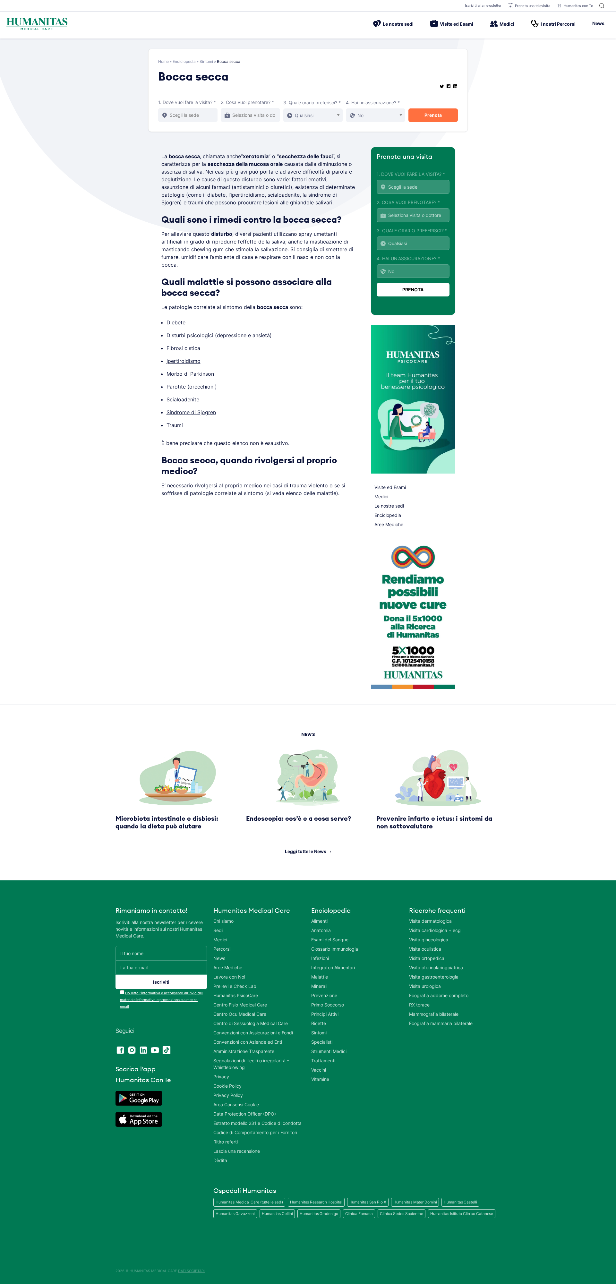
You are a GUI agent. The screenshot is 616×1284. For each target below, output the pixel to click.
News (598, 23)
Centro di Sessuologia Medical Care (250, 1023)
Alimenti (319, 921)
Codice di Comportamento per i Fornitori (255, 1132)
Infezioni (320, 958)
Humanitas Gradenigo (319, 1213)
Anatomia (321, 930)
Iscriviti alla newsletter (483, 5)
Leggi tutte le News (305, 851)
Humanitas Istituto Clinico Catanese (461, 1213)
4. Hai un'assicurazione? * (373, 102)
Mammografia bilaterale (433, 1014)
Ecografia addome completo (438, 995)
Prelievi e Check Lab (234, 986)
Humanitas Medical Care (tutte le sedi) (249, 1202)
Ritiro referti (225, 1141)
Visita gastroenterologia (433, 977)
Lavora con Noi (229, 977)
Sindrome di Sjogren (191, 412)
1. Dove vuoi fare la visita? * (187, 102)
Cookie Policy (227, 1086)
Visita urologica (425, 986)
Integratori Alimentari (333, 967)
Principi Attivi (324, 1014)
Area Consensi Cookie (236, 1104)
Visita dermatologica (430, 921)
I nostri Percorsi (558, 24)
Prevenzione (324, 995)
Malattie (319, 977)
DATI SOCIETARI (191, 1271)
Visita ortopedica (426, 958)
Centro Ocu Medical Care (239, 1014)
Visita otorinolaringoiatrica (436, 967)
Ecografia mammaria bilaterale (441, 1023)
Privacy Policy (228, 1095)
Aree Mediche (388, 524)
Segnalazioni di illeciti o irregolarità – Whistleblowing (251, 1064)
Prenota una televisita (532, 6)
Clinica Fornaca (359, 1213)
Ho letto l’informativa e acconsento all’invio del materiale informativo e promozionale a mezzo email (161, 1000)
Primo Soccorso (327, 1004)
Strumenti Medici (328, 1051)
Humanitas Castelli (460, 1202)
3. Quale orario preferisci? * (312, 102)
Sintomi (206, 61)
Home (163, 61)
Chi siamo (223, 921)
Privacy (221, 1076)
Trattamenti (323, 1060)
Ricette (318, 1023)
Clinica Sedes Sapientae (401, 1213)
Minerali (319, 986)
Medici (507, 24)
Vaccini (318, 1070)
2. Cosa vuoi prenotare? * (247, 102)
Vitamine (320, 1079)
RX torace (419, 1004)
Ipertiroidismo (184, 361)
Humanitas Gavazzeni (235, 1213)
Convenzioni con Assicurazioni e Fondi (253, 1032)
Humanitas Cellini (277, 1213)
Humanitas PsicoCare (235, 995)
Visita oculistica (425, 949)
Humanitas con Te (578, 6)
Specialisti (321, 1042)
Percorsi (221, 949)
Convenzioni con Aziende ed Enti (247, 1042)
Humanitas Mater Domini (415, 1202)
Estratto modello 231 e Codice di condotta (257, 1123)
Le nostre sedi (398, 24)
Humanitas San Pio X (367, 1202)
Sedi (218, 930)
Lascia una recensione (236, 1151)
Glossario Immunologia (334, 949)
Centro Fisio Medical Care (240, 1004)
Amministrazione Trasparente (243, 1051)
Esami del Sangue (329, 939)
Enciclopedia (184, 61)
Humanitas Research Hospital (316, 1202)
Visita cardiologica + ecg (435, 930)
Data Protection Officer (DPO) (244, 1114)
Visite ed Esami (456, 24)
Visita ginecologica (428, 939)
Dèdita (220, 1160)
